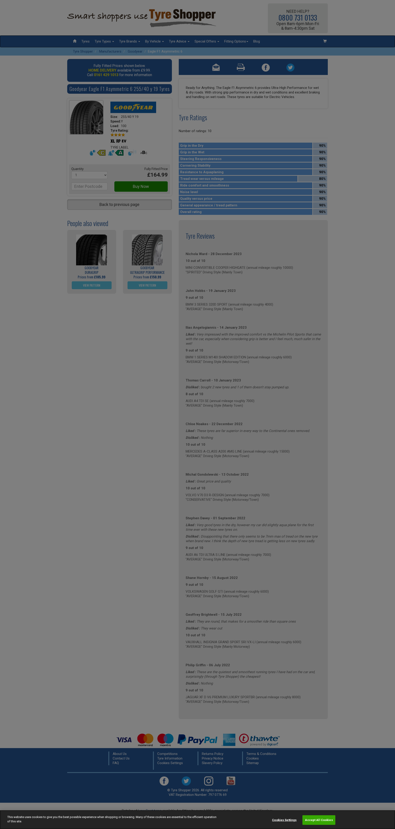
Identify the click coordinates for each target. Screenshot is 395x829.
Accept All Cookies (319, 820)
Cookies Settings (284, 820)
